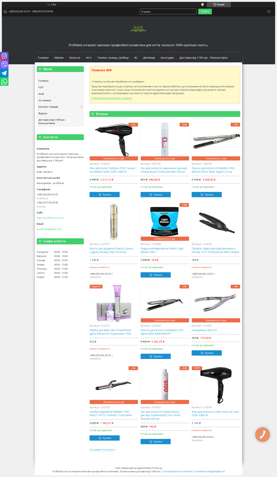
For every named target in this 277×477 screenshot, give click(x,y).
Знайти (205, 11)
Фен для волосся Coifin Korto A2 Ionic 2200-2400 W (215, 413)
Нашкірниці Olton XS (204, 330)
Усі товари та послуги (101, 449)
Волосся (74, 57)
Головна (43, 57)
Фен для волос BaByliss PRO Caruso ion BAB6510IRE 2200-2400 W (112, 169)
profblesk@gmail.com (49, 229)
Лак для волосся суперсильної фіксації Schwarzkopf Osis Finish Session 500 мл (160, 415)
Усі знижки (44, 100)
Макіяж (59, 57)
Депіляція (149, 57)
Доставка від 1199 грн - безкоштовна (203, 57)
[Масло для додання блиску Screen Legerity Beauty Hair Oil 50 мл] (114, 222)
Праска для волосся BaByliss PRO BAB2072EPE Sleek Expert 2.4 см (213, 169)
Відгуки (42, 113)
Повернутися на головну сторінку (112, 98)
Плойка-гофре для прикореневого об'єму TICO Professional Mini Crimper (215, 250)
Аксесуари (167, 57)
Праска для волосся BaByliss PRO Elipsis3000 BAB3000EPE (162, 331)
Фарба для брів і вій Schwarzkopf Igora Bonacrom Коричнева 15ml (110, 331)
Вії (135, 57)
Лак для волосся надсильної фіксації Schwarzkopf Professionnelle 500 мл (164, 169)
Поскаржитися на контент (177, 471)
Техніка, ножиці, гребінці (113, 57)
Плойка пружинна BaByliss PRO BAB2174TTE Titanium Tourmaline (111, 413)
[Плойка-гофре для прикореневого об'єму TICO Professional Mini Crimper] (216, 222)
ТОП (40, 87)
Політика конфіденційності (210, 471)
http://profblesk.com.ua (50, 217)
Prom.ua (157, 468)
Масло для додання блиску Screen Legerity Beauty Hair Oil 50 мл (111, 250)
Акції (41, 93)
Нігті (89, 57)
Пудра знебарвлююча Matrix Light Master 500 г (162, 250)
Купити (107, 194)
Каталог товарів (48, 106)
